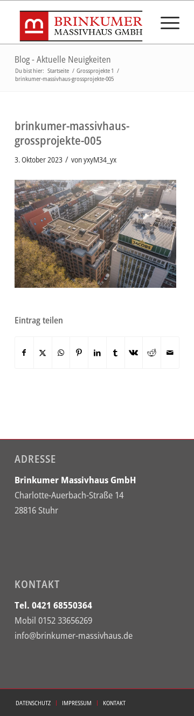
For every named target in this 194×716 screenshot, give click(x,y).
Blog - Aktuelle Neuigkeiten (63, 59)
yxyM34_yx (100, 159)
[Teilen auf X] (43, 352)
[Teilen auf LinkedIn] (97, 352)
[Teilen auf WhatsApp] (61, 352)
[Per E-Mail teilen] (170, 352)
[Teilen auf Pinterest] (79, 352)
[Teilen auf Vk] (134, 352)
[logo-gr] (81, 22)
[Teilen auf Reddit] (152, 352)
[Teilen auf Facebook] (24, 352)
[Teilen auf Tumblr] (115, 352)
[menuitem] (164, 22)
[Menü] (164, 22)
